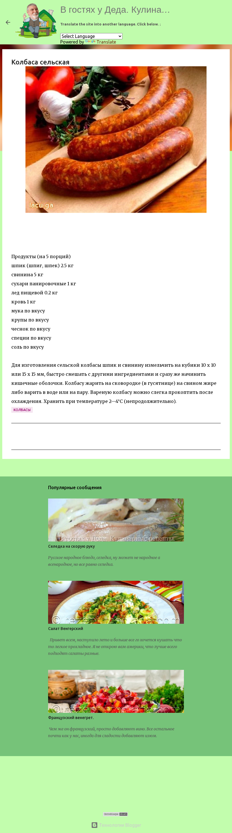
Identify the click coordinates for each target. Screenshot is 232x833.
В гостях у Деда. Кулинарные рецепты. (142, 10)
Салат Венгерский (65, 628)
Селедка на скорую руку (71, 546)
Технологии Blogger (119, 825)
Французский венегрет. (71, 717)
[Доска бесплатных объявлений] (115, 814)
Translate (106, 41)
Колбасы (22, 410)
